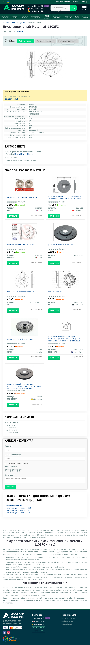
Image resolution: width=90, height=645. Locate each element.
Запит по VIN (38, 631)
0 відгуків (19, 32)
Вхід (85, 2)
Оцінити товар (11, 467)
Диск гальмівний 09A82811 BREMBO (21, 245)
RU (4, 2)
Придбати (13, 216)
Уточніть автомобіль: (10, 41)
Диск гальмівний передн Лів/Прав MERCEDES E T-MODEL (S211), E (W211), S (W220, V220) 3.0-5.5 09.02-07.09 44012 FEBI (24, 386)
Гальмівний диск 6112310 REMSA (19, 339)
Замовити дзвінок (39, 628)
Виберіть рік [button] (25, 41)
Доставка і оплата (63, 2)
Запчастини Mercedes (13, 506)
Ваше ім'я (9, 446)
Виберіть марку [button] (45, 41)
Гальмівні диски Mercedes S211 (18, 508)
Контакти (75, 2)
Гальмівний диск (55, 292)
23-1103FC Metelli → (12, 99)
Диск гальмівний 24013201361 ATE (61, 245)
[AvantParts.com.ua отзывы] (12, 638)
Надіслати (10, 487)
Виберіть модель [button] (67, 41)
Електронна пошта (13, 455)
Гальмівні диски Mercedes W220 (18, 513)
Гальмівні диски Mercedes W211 (18, 510)
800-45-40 (37, 6)
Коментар (9, 475)
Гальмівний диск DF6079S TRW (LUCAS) (22, 198)
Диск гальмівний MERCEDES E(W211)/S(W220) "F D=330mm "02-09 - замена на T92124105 (65, 197)
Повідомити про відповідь (17, 464)
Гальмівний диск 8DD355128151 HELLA (21, 292)
